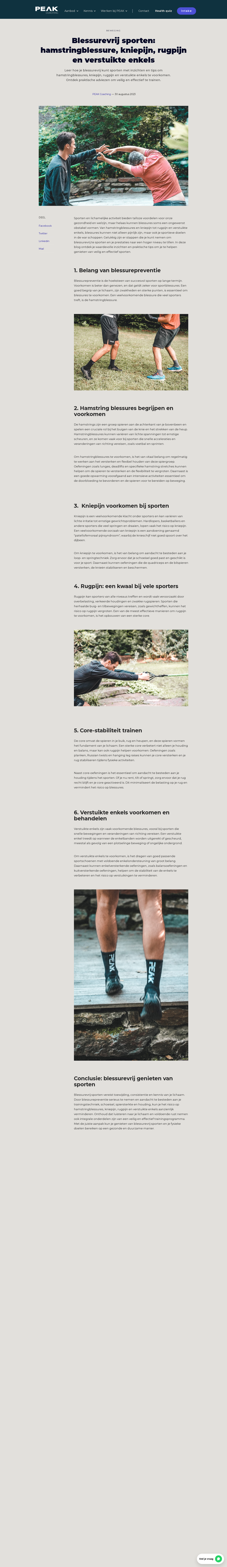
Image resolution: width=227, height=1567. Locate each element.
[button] (71, 10)
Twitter (40, 233)
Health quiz (163, 10)
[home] (48, 11)
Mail (40, 248)
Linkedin (40, 241)
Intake (186, 10)
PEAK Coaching (101, 94)
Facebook (40, 225)
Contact (143, 10)
